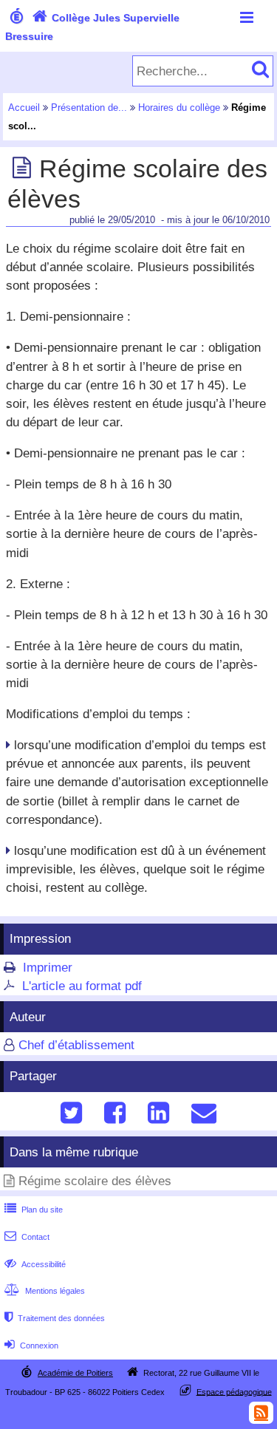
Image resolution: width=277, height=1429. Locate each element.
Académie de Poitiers (75, 1372)
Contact (26, 1236)
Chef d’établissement (76, 1045)
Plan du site (33, 1209)
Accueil (24, 107)
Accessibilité (35, 1264)
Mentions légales (44, 1290)
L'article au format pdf (82, 986)
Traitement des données (54, 1318)
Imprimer (47, 968)
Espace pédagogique (234, 1391)
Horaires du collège (179, 107)
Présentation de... (89, 107)
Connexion (31, 1345)
